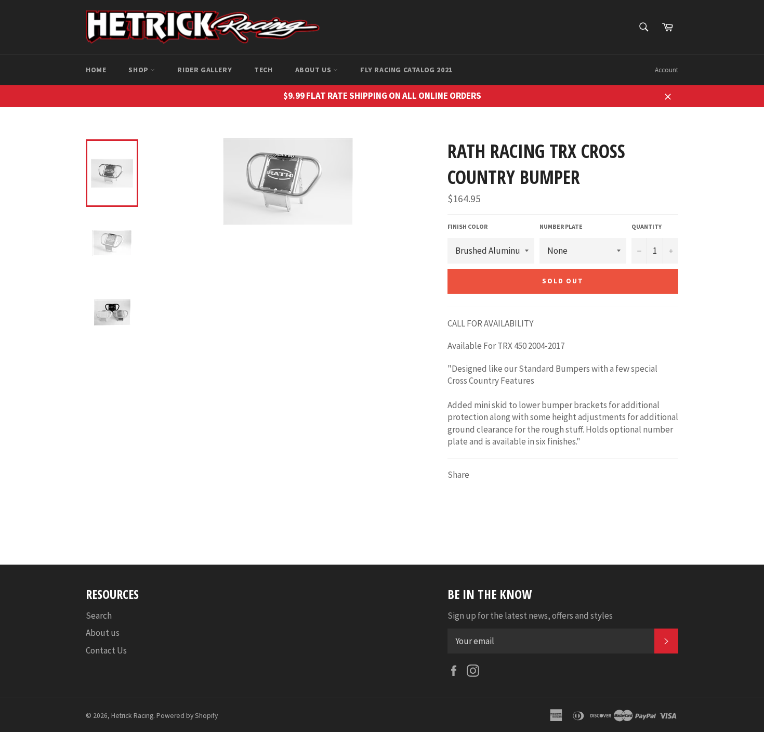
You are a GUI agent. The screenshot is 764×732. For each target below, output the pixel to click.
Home (96, 69)
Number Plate (561, 226)
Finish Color (467, 226)
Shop (139, 69)
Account (666, 70)
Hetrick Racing (132, 715)
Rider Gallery (204, 69)
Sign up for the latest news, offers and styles (530, 615)
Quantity (646, 226)
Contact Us (106, 650)
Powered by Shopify (187, 715)
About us (314, 69)
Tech (263, 69)
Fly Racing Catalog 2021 (406, 69)
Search (99, 615)
